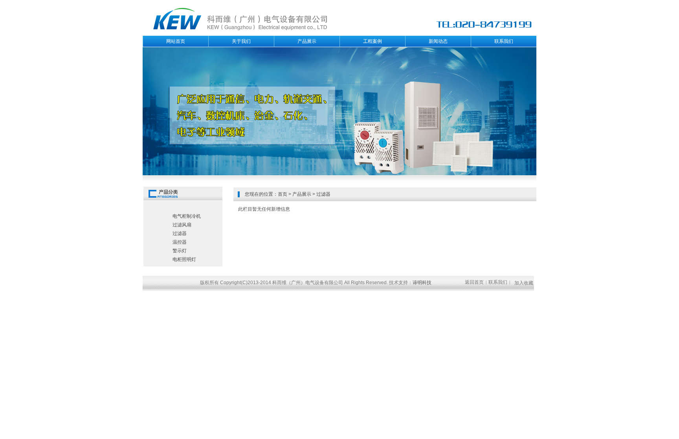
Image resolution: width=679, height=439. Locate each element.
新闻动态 (438, 41)
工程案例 (372, 41)
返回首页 (474, 282)
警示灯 (180, 250)
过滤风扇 (182, 225)
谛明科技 (422, 282)
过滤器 (323, 194)
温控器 (180, 242)
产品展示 (306, 41)
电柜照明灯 (184, 259)
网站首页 (175, 41)
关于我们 (241, 41)
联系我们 (503, 41)
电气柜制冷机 (187, 216)
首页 (282, 194)
